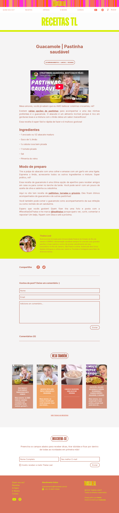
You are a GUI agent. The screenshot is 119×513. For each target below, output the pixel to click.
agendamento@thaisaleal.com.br (54, 487)
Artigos (46, 10)
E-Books (63, 10)
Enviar (95, 327)
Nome (22, 291)
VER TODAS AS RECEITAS (59, 415)
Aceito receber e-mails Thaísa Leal (37, 465)
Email (22, 297)
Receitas (28, 10)
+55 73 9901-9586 (52, 489)
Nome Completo (27, 459)
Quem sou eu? (9, 10)
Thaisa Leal (59, 3)
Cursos (80, 10)
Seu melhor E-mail (69, 459)
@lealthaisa (57, 211)
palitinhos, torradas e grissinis (64, 193)
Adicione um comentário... (31, 304)
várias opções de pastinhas (43, 111)
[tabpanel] (59, 21)
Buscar (113, 10)
